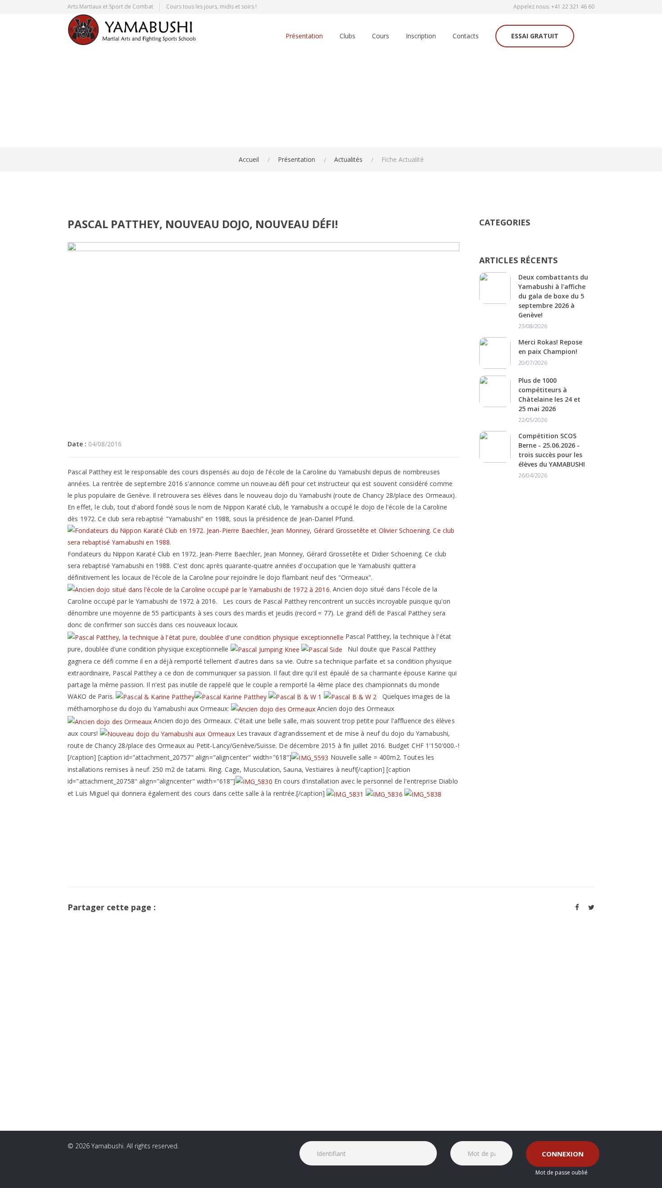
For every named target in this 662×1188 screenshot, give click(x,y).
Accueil (249, 159)
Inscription (421, 36)
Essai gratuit (534, 36)
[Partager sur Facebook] (577, 907)
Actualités (348, 159)
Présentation (304, 36)
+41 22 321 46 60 (572, 6)
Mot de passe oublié (561, 1172)
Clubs (347, 36)
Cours (380, 36)
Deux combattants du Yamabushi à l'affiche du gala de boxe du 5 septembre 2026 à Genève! (553, 296)
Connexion (563, 1153)
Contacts (466, 36)
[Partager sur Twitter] (591, 907)
